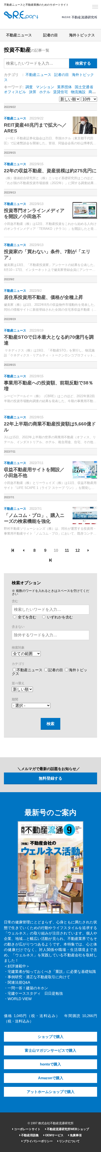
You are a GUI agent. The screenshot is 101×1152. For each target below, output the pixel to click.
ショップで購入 (50, 1037)
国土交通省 (84, 87)
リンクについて (69, 1141)
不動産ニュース (19, 35)
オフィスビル (15, 92)
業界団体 (64, 87)
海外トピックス (82, 35)
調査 (29, 87)
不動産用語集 (29, 1135)
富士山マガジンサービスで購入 (50, 1050)
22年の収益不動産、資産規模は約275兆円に (50, 170)
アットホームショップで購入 (51, 1092)
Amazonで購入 (50, 1078)
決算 (32, 92)
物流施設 (78, 92)
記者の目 (50, 35)
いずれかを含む (59, 617)
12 (77, 550)
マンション (45, 87)
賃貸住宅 (60, 92)
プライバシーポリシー (38, 1141)
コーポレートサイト (26, 1129)
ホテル (44, 92)
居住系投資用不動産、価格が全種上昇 (43, 297)
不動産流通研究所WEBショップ (67, 1129)
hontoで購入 (50, 1064)
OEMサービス (53, 1135)
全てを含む (26, 617)
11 (67, 550)
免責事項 (75, 1135)
